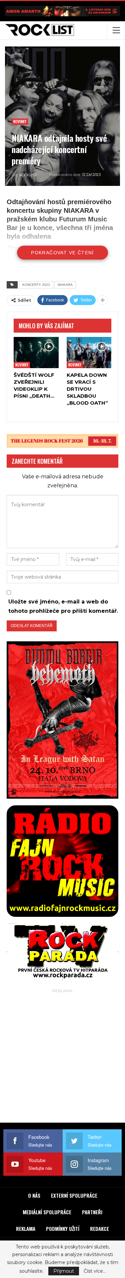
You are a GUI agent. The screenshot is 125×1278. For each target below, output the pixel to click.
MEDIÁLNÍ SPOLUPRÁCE (47, 1212)
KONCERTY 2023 (36, 284)
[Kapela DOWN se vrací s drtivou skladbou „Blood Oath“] (89, 352)
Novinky (19, 121)
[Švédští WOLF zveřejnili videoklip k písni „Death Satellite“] (36, 352)
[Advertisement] (62, 1057)
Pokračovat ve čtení (62, 252)
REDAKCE (99, 1228)
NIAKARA (65, 284)
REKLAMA (25, 1228)
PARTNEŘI (92, 1212)
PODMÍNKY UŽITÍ (62, 1228)
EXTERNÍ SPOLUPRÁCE (74, 1195)
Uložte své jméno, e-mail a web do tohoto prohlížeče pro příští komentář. (63, 606)
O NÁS (34, 1195)
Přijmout (63, 1271)
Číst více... (95, 1271)
